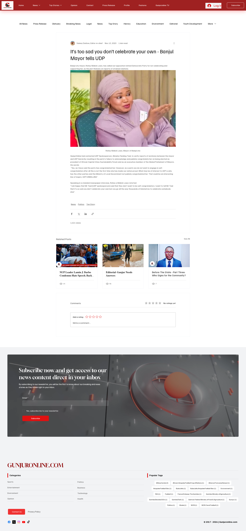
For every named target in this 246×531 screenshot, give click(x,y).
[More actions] (174, 43)
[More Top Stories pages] (61, 5)
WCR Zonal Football (211, 505)
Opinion (10, 498)
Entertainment (13, 487)
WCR (195, 505)
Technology (82, 493)
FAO (158, 494)
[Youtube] (23, 522)
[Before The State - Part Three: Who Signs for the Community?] (169, 255)
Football (170, 494)
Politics (81, 204)
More (210, 23)
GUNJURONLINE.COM (35, 465)
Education (141, 23)
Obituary (56, 23)
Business (81, 487)
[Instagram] (18, 522)
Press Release (39, 23)
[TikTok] (28, 522)
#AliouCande (163, 483)
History (127, 23)
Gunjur (233, 499)
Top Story (113, 23)
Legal (89, 23)
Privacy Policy (34, 511)
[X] (14, 522)
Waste (183, 505)
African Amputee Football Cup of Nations (189, 483)
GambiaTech (178, 499)
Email (25, 398)
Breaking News (73, 23)
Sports (10, 482)
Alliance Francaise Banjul (220, 483)
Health (80, 499)
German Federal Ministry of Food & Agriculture (207, 499)
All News (23, 23)
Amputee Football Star (163, 488)
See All (187, 238)
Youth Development (192, 23)
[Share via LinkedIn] (85, 214)
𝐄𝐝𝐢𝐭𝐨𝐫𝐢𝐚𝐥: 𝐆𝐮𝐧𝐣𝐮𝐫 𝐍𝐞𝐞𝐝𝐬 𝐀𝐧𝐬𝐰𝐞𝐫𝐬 (119, 274)
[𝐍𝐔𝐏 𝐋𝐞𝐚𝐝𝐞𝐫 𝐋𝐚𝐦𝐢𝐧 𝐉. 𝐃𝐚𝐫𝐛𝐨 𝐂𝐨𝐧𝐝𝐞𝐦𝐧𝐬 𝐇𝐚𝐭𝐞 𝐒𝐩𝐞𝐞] (76, 255)
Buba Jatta (181, 488)
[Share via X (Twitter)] (78, 214)
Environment (158, 23)
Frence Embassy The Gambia (190, 494)
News (100, 23)
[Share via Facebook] (71, 214)
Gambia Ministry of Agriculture (219, 494)
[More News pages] (39, 5)
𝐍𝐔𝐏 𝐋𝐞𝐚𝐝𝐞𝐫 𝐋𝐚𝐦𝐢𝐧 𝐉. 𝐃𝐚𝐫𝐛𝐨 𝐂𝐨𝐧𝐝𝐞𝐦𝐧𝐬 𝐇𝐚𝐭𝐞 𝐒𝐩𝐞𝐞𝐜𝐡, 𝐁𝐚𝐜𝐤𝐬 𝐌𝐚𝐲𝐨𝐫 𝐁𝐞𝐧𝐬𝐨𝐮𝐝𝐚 (76, 274)
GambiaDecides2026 (159, 499)
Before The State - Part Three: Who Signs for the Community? (169, 274)
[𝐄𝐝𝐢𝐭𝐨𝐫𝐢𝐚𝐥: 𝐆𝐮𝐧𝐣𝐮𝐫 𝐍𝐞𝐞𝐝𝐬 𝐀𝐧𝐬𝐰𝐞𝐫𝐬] (123, 255)
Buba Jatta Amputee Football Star (204, 488)
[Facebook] (9, 522)
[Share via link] (92, 214)
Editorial (174, 23)
